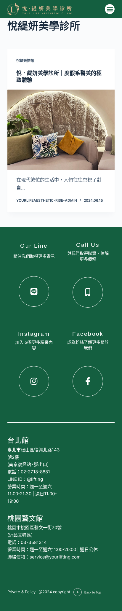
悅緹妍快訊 (25, 60)
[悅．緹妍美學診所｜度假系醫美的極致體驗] (61, 130)
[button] (110, 9)
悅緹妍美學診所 (43, 26)
